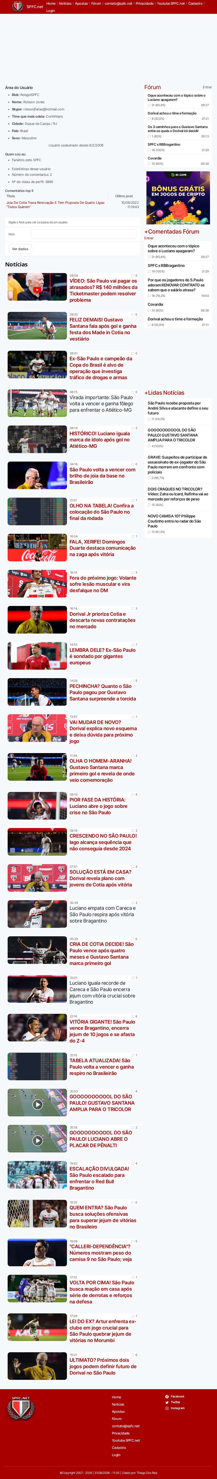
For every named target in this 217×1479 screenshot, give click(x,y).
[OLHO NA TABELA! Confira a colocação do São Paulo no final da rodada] (39, 511)
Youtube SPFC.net (126, 1440)
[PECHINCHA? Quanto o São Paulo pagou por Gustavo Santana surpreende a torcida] (39, 692)
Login (50, 10)
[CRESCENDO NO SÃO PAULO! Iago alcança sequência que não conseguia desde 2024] (39, 842)
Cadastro (119, 1447)
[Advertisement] (108, 47)
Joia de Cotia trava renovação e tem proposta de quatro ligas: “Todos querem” (55, 204)
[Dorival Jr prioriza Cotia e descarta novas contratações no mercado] (39, 620)
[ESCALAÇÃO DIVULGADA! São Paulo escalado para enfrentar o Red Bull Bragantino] (39, 1175)
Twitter (175, 1402)
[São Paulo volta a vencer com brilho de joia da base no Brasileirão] (39, 475)
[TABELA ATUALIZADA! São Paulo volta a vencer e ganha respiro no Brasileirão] (39, 1066)
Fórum (116, 1419)
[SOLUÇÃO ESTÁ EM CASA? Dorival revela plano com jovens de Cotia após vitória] (39, 878)
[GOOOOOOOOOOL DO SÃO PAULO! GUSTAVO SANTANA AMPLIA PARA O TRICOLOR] (39, 1102)
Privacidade (120, 1433)
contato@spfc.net (125, 1426)
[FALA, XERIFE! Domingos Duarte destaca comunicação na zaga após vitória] (39, 547)
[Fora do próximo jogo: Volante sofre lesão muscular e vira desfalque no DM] (39, 583)
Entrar (207, 87)
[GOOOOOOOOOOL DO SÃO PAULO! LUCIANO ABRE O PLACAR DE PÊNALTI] (39, 1138)
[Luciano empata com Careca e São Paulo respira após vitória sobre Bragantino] (39, 914)
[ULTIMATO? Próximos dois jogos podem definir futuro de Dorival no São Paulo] (39, 1366)
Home (116, 1397)
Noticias (118, 1404)
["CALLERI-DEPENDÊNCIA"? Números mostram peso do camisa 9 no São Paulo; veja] (39, 1252)
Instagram (177, 1408)
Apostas (118, 1411)
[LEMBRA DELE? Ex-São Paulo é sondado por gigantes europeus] (39, 656)
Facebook (177, 1396)
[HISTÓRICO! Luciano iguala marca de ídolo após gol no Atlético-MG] (39, 439)
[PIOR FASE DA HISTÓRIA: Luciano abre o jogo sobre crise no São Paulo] (39, 806)
